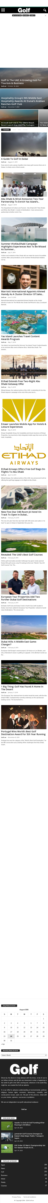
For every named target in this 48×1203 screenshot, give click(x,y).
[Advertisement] (24, 3)
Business (25, 15)
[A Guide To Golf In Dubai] (24, 144)
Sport (3, 1165)
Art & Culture (17, 15)
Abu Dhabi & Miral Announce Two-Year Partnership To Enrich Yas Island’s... (22, 200)
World (3, 1179)
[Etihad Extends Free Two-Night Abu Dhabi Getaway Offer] (24, 367)
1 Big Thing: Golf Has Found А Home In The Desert (22, 688)
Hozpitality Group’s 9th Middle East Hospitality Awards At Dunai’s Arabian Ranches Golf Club (23, 101)
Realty (3, 1182)
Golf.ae (3, 86)
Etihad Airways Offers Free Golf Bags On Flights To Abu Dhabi (23, 470)
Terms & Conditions (29, 1197)
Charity (32, 15)
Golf (2, 1172)
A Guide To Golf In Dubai (14, 158)
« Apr (3, 1044)
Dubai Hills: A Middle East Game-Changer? (19, 643)
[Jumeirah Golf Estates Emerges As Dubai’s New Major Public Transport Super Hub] (7, 1137)
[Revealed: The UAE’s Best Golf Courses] (24, 540)
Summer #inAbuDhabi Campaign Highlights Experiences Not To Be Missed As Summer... (23, 246)
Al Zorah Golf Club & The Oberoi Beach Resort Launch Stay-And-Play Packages (17, 124)
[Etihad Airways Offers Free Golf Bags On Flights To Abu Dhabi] (24, 455)
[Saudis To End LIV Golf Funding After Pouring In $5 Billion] (7, 1126)
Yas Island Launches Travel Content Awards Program (20, 338)
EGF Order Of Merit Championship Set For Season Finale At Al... (29, 1146)
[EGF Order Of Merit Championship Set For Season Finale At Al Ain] (7, 1148)
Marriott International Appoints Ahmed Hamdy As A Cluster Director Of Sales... (23, 293)
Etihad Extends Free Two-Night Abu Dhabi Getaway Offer (20, 383)
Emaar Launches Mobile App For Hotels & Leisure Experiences (23, 425)
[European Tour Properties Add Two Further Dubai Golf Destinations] (24, 582)
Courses (4, 1186)
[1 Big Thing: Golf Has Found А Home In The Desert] (24, 672)
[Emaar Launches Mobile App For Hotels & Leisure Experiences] (24, 410)
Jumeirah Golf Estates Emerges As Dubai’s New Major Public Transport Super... (29, 1136)
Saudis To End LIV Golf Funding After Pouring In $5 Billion (29, 1124)
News (19, 130)
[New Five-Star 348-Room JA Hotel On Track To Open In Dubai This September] (24, 497)
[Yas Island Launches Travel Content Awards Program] (24, 322)
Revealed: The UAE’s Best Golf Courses (22, 554)
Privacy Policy (16, 1197)
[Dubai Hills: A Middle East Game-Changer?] (24, 627)
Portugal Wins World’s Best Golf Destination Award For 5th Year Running (23, 733)
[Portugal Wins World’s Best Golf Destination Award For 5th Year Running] (24, 717)
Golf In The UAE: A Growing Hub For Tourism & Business (21, 82)
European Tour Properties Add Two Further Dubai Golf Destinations (20, 598)
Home (14, 130)
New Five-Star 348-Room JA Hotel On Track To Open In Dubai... (21, 513)
